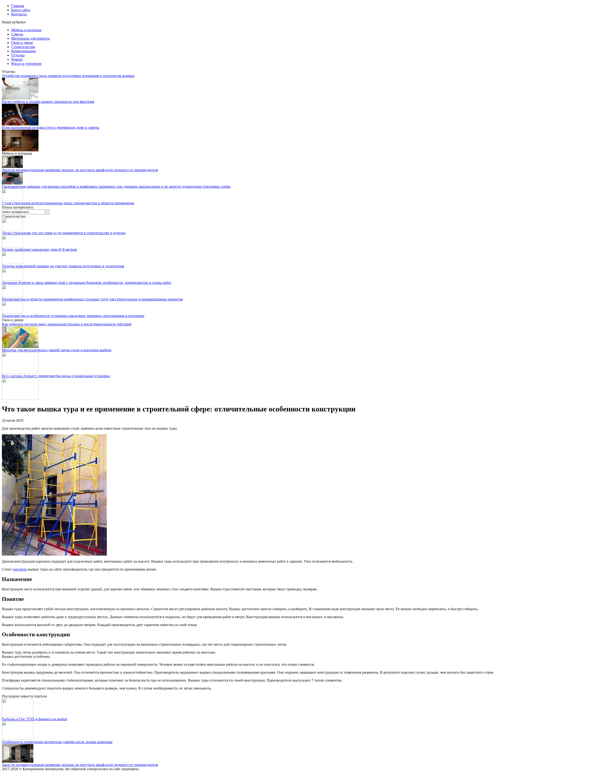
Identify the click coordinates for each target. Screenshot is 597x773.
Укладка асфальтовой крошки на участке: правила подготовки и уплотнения (63, 266)
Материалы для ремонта (30, 38)
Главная (17, 6)
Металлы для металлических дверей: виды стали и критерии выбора (56, 350)
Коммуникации (23, 51)
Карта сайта (20, 10)
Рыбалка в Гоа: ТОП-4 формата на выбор (34, 719)
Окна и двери (22, 43)
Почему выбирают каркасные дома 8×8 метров (39, 249)
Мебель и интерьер (26, 30)
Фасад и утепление (26, 64)
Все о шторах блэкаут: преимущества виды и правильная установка (56, 376)
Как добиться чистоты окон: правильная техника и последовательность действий (67, 324)
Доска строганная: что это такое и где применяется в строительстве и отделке (63, 233)
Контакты (19, 14)
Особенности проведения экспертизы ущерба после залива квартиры (57, 742)
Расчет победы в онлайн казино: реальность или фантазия (48, 102)
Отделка (17, 55)
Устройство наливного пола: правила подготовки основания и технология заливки (68, 76)
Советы (17, 34)
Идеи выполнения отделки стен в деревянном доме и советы (50, 127)
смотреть (20, 569)
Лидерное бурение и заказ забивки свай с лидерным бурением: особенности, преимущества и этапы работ (86, 283)
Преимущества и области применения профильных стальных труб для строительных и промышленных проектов (92, 299)
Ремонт (17, 59)
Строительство (23, 47)
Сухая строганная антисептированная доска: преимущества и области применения (68, 203)
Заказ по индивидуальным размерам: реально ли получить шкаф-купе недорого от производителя (80, 170)
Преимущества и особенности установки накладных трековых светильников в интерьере (73, 316)
